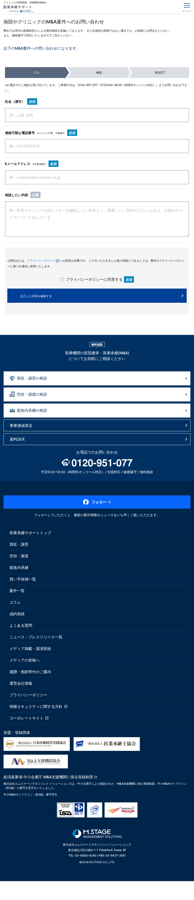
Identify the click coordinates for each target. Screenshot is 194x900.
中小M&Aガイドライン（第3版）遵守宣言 (30, 794)
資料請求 (17, 439)
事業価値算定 (21, 425)
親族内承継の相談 (32, 410)
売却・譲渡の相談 (32, 394)
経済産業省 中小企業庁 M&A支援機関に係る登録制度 (48, 777)
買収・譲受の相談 (32, 378)
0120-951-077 (88, 85)
